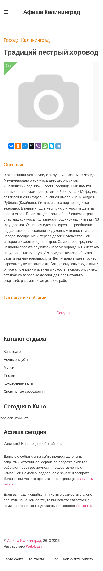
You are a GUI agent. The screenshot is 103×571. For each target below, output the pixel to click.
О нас (53, 558)
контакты (83, 505)
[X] (31, 146)
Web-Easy (34, 546)
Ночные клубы (16, 359)
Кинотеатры (13, 351)
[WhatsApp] (45, 146)
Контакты (36, 558)
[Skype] (51, 146)
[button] (6, 12)
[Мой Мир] (25, 146)
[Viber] (38, 146)
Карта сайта (13, 558)
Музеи (9, 367)
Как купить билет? (78, 558)
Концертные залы (18, 383)
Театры (10, 375)
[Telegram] (58, 146)
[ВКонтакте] (11, 146)
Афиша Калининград (51, 12)
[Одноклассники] (18, 146)
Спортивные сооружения (24, 391)
